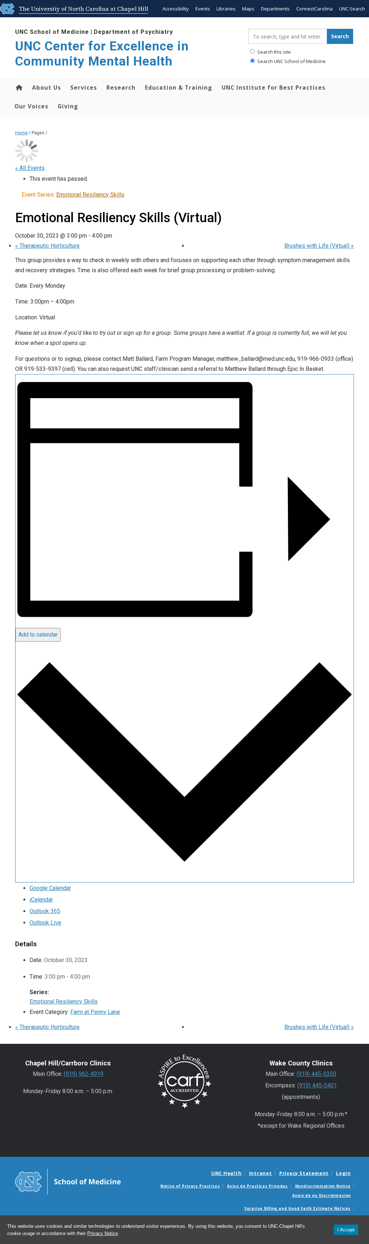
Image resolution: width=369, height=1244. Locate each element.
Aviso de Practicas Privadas (257, 1186)
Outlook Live (45, 922)
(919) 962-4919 (83, 1073)
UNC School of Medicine (52, 31)
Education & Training (178, 87)
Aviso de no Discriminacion (321, 1195)
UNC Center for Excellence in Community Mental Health (102, 54)
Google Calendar (50, 888)
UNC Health (226, 1173)
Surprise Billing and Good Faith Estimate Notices (297, 1208)
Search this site (273, 52)
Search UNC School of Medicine (291, 61)
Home (18, 87)
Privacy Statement (304, 1173)
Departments (275, 8)
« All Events (30, 168)
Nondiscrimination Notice (323, 1186)
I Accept (346, 1229)
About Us (46, 87)
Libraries (226, 8)
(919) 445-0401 (317, 1085)
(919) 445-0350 (316, 1073)
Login (343, 1173)
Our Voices (31, 106)
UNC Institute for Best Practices (273, 87)
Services (83, 87)
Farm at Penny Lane (95, 1012)
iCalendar (41, 899)
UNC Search (352, 8)
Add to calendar (38, 634)
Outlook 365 (45, 911)
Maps (248, 8)
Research (120, 87)
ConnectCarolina (314, 8)
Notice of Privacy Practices (190, 1186)
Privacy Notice (102, 1233)
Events (202, 8)
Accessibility (176, 8)
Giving (68, 106)
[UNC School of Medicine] (68, 1181)
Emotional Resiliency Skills (64, 1001)
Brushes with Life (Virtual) (319, 245)
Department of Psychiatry (133, 31)
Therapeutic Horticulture (47, 245)
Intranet (260, 1173)
